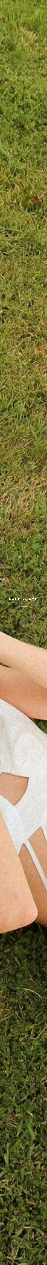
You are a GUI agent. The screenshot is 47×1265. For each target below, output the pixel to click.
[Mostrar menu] (4, 3)
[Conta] (37, 3)
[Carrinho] (43, 3)
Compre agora (23, 606)
